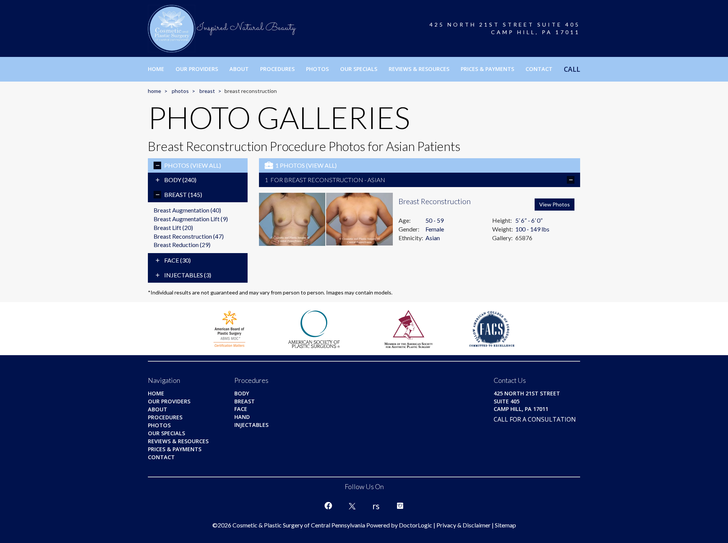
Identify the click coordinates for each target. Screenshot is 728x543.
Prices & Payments (487, 68)
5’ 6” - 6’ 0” (529, 220)
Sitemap (505, 525)
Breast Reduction (182, 244)
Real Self (376, 506)
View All (205, 165)
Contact (539, 68)
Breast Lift (173, 227)
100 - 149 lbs (532, 229)
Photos (317, 68)
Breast (207, 91)
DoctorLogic (415, 525)
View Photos (554, 204)
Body (180, 179)
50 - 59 (434, 220)
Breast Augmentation (187, 210)
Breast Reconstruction (189, 236)
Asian (432, 237)
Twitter (352, 506)
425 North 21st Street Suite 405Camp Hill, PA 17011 (505, 28)
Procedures (277, 68)
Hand (242, 416)
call (572, 69)
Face (177, 260)
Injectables (187, 275)
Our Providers (197, 68)
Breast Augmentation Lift (191, 218)
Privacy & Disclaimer (463, 525)
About (239, 68)
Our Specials (358, 68)
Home (156, 68)
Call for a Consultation (535, 419)
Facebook (328, 506)
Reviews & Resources (419, 68)
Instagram (400, 506)
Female (434, 229)
